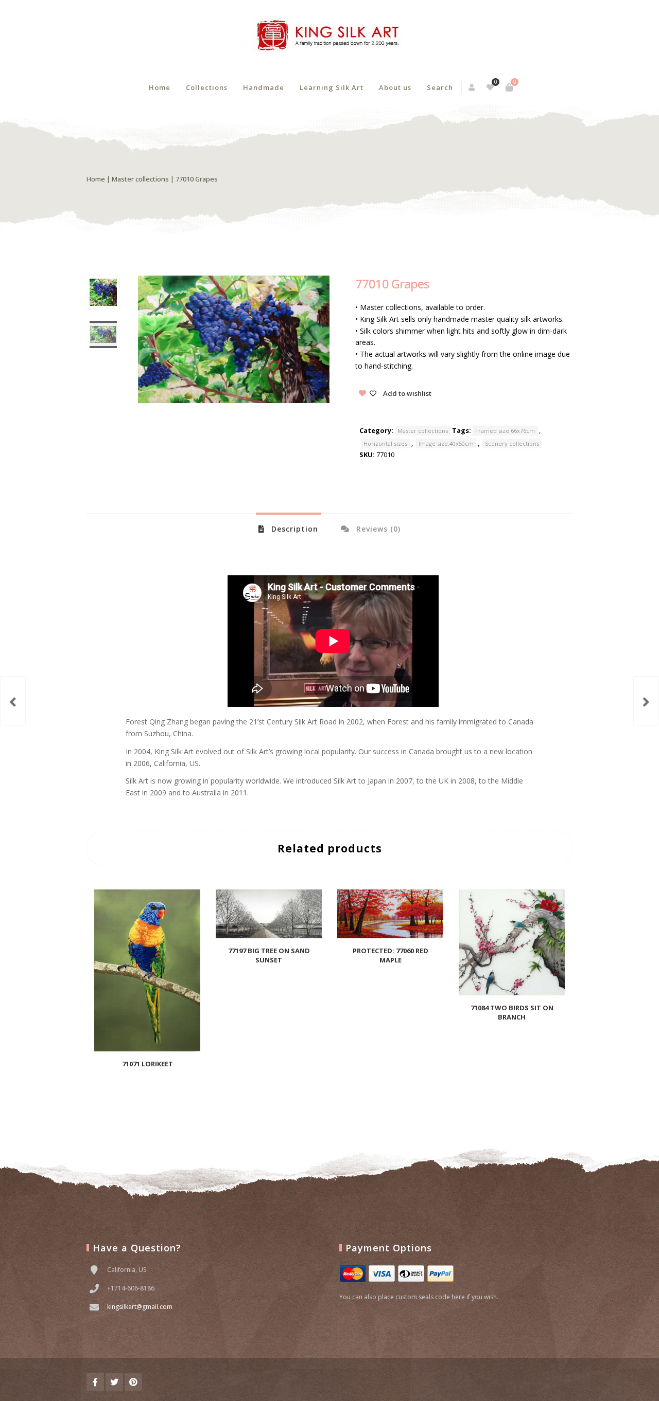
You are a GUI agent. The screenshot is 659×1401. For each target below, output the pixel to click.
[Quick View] (159, 1084)
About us (395, 87)
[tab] (288, 528)
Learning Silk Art (331, 87)
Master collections (140, 179)
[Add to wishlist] (178, 1084)
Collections (207, 87)
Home (159, 87)
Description (293, 529)
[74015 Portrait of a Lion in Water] (13, 700)
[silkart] (329, 36)
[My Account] (472, 87)
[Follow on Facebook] (95, 1382)
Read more (129, 1084)
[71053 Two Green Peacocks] (646, 700)
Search (440, 87)
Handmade (263, 87)
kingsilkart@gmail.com (139, 1306)
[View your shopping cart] (509, 87)
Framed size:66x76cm (505, 430)
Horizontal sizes (385, 443)
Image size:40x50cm (446, 443)
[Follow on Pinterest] (133, 1382)
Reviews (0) (377, 529)
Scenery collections (512, 443)
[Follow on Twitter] (114, 1382)
